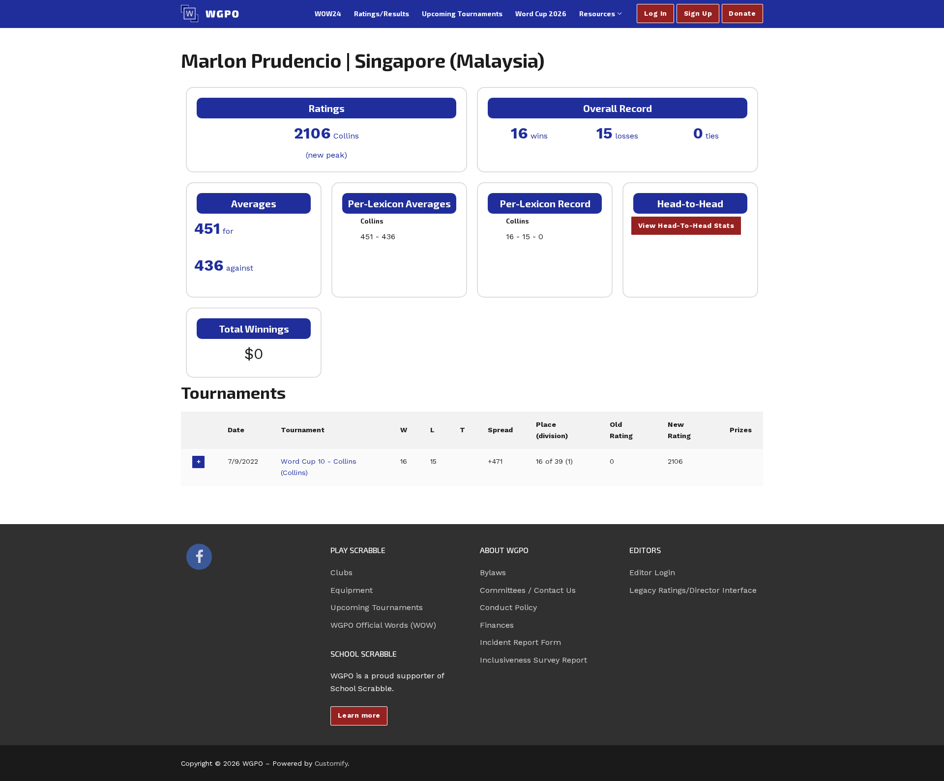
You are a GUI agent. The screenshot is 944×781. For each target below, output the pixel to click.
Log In (655, 13)
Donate (742, 13)
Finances (497, 625)
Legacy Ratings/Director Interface (693, 590)
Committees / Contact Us (528, 590)
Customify (331, 763)
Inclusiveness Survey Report (533, 660)
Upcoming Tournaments (376, 607)
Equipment (351, 590)
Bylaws (493, 572)
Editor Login (652, 572)
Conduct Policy (508, 607)
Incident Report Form (520, 642)
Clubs (341, 572)
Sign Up (698, 13)
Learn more (359, 715)
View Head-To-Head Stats (686, 225)
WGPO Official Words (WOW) (383, 625)
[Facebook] (199, 556)
